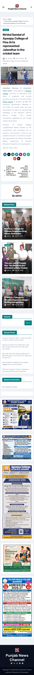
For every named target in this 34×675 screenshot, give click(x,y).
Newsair (15, 672)
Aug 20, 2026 (19, 270)
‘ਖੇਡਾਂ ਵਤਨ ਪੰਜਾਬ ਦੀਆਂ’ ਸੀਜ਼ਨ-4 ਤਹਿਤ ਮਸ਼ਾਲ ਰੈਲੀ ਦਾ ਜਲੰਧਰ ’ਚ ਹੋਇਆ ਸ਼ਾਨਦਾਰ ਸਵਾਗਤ (16, 339)
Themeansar (24, 672)
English (6, 30)
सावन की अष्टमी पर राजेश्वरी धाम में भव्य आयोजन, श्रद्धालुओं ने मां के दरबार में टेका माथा (15, 363)
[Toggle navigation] (3, 7)
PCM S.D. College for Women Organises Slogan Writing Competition (16, 299)
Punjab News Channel (17, 9)
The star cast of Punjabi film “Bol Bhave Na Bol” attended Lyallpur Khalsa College (15, 266)
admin (10, 58)
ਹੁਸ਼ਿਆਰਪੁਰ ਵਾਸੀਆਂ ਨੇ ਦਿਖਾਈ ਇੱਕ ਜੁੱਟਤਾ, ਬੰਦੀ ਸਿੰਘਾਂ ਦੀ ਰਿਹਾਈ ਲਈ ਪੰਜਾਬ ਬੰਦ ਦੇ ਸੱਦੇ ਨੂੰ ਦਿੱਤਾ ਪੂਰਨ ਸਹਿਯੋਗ (15, 347)
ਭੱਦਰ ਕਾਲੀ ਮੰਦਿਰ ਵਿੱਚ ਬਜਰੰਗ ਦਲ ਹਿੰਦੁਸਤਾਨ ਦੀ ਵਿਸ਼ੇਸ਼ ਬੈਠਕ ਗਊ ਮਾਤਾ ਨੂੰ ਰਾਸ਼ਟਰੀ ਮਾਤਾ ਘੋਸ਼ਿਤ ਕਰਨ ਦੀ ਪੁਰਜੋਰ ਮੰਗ (16, 356)
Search (7, 317)
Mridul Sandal (8, 102)
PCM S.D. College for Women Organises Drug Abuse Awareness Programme (15, 232)
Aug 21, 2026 (19, 236)
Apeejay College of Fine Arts (13, 61)
